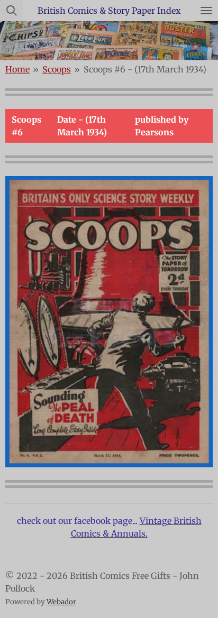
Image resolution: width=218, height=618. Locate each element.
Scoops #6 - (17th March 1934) (145, 69)
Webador (61, 601)
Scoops (56, 69)
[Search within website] (11, 10)
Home (17, 69)
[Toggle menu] (206, 10)
